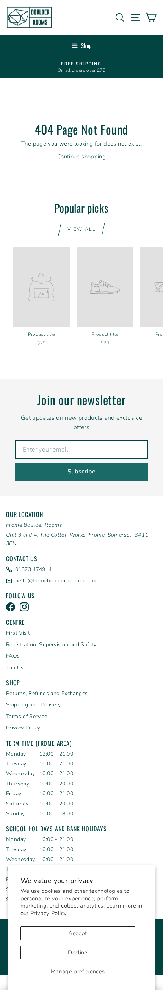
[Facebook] (10, 606)
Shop (86, 45)
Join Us (15, 667)
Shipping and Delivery (33, 704)
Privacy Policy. (49, 913)
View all (81, 229)
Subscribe (81, 471)
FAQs (13, 655)
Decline (78, 952)
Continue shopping (81, 156)
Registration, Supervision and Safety (51, 644)
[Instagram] (24, 606)
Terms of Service (26, 716)
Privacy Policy (23, 727)
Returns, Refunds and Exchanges (47, 693)
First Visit (18, 632)
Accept (77, 933)
